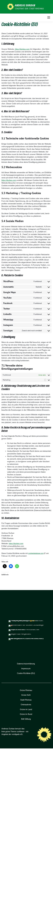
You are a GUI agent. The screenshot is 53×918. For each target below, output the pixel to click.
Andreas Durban (25, 5)
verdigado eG (17, 734)
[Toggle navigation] (49, 17)
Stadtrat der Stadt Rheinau (29, 8)
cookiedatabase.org (36, 553)
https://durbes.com (22, 49)
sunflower (20, 731)
